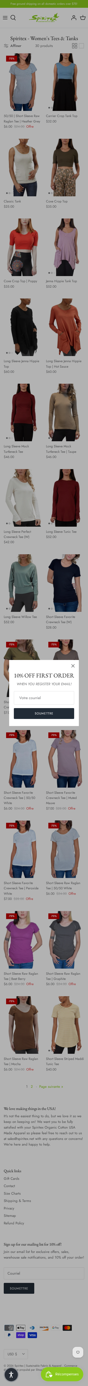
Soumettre (44, 713)
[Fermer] (73, 666)
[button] (11, 1374)
